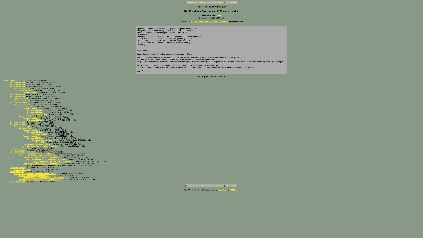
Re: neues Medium (17, 82)
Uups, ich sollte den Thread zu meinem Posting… (52, 162)
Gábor (219, 16)
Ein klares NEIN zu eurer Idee (22, 152)
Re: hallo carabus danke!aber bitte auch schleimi (43, 178)
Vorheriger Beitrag (218, 2)
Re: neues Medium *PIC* (20, 102)
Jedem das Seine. (17, 172)
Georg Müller (222, 190)
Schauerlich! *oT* (21, 98)
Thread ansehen (191, 2)
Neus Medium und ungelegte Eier (37, 144)
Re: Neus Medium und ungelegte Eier (42, 146)
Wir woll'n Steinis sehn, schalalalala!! (34, 176)
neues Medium (11, 80)
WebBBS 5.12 (233, 190)
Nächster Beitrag (231, 2)
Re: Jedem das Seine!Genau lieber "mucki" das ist (35, 174)
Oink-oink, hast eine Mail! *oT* (44, 140)
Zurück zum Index (204, 2)
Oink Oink (40, 142)
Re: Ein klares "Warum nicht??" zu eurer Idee (210, 22)
